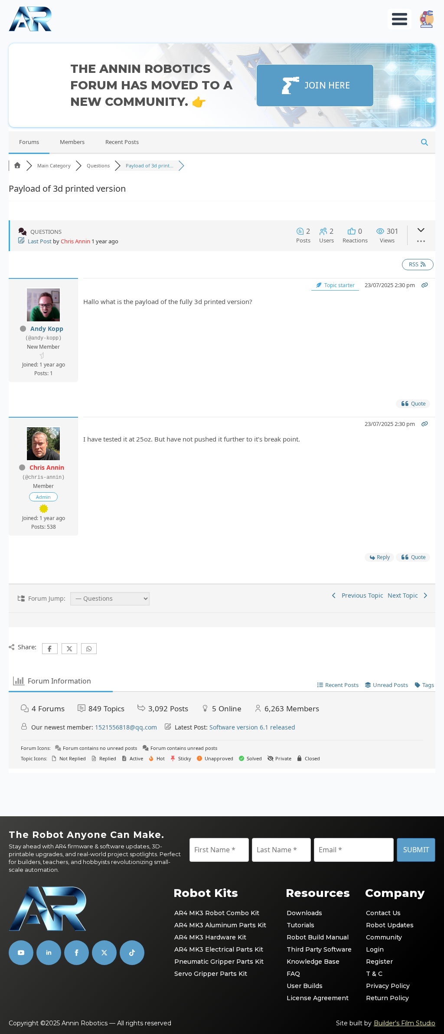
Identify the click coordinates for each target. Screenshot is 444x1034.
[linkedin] (48, 952)
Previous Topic (360, 595)
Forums (29, 142)
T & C (374, 974)
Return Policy (387, 998)
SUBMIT (416, 849)
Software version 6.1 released (252, 727)
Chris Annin (75, 241)
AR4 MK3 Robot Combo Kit (216, 913)
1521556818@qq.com (126, 727)
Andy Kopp (46, 328)
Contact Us (383, 913)
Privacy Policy (388, 986)
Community (384, 937)
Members (72, 142)
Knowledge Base (313, 961)
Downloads (304, 913)
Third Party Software (319, 949)
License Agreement (318, 998)
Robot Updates (390, 925)
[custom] (104, 952)
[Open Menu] (399, 19)
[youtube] (21, 952)
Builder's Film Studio (404, 1023)
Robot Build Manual (318, 937)
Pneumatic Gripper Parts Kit (219, 961)
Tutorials (300, 925)
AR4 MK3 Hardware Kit (210, 937)
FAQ (293, 974)
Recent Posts (122, 142)
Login (375, 949)
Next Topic (404, 595)
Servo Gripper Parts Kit (210, 974)
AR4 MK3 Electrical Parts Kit (218, 949)
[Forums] (17, 165)
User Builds (305, 986)
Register (379, 961)
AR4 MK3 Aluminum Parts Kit (220, 925)
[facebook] (76, 952)
